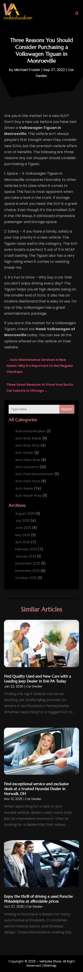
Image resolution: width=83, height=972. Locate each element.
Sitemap (49, 965)
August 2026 (25, 513)
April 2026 (22, 542)
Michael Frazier (27, 69)
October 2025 (26, 578)
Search (66, 409)
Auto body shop (27, 445)
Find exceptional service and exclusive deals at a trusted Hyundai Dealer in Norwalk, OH (36, 788)
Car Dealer (34, 686)
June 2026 (23, 528)
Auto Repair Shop (28, 495)
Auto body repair (28, 438)
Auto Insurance (27, 467)
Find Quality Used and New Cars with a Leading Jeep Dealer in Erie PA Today (37, 679)
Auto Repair (24, 488)
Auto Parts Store (27, 481)
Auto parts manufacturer (34, 474)
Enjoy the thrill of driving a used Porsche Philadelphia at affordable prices (38, 899)
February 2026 (26, 549)
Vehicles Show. (50, 961)
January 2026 (25, 556)
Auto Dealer (24, 452)
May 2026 (22, 535)
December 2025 (27, 563)
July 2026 (22, 520)
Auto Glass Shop (27, 460)
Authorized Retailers (30, 431)
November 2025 (27, 571)
